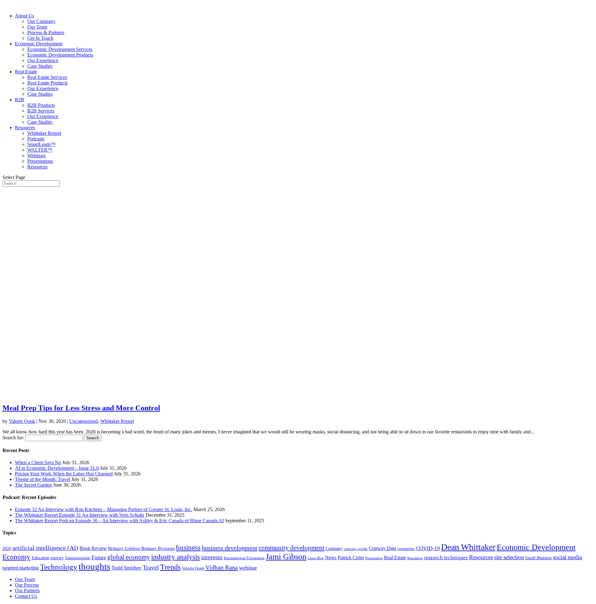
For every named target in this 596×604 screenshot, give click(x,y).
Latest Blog (316, 558)
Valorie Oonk (22, 421)
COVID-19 (428, 548)
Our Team (37, 27)
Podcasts (35, 138)
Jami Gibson (286, 556)
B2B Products (41, 105)
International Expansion (244, 558)
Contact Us (26, 596)
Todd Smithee (126, 568)
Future (99, 557)
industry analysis (175, 557)
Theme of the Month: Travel (42, 479)
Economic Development (38, 43)
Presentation (374, 558)
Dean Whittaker (468, 547)
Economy (16, 557)
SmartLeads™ (41, 144)
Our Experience (42, 60)
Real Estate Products (47, 82)
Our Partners (27, 590)
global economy (128, 557)
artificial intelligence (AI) (45, 547)
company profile (356, 549)
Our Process (27, 585)
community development (291, 547)
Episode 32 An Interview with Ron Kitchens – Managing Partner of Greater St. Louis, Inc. (103, 509)
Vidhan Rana (221, 567)
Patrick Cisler (351, 557)
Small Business (538, 557)
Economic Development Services (60, 49)
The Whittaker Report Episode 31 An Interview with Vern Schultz (79, 515)
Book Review (93, 548)
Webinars (36, 155)
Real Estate (26, 71)
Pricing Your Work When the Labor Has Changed (64, 473)
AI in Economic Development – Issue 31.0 (57, 468)
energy (57, 557)
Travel (151, 567)
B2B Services (40, 110)
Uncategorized (83, 421)
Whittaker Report (44, 133)
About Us (24, 15)
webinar (248, 568)
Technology (58, 567)
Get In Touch (40, 38)
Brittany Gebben (124, 548)
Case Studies (39, 66)
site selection (509, 557)
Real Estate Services (47, 77)
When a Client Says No (38, 462)
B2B (19, 99)
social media (567, 557)
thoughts (94, 566)
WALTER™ (39, 150)
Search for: (13, 437)
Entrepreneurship (77, 558)
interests (212, 557)
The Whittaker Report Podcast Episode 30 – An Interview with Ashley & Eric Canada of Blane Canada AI (119, 520)
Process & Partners (45, 32)
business (188, 547)
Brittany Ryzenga (158, 548)
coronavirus (406, 549)
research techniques (446, 558)
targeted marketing (20, 568)
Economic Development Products (60, 54)
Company (334, 548)
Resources (25, 127)
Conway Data (382, 548)
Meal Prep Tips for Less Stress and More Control (81, 408)
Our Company (41, 21)
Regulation (415, 558)
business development (229, 547)
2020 (6, 548)
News (330, 557)
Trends (170, 567)
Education (40, 557)
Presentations (40, 161)
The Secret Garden (33, 484)
